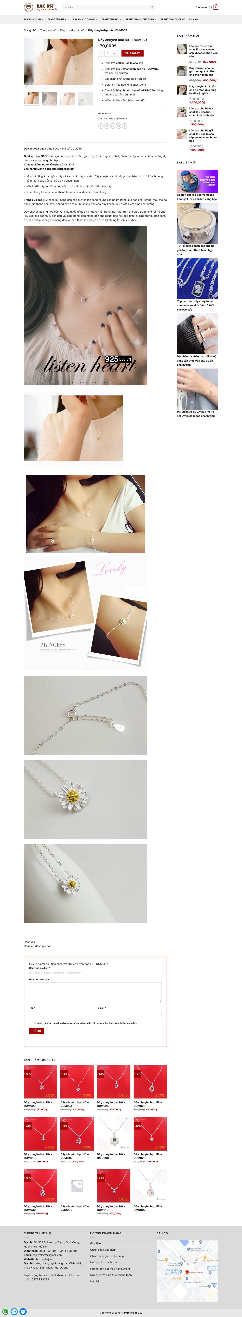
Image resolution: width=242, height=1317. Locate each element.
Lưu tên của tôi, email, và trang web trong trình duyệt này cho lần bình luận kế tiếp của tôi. (85, 1023)
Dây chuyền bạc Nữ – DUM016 (38, 1156)
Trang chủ (30, 30)
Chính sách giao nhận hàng (107, 1256)
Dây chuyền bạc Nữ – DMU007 (148, 1208)
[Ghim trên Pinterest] (118, 126)
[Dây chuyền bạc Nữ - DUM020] (40, 1082)
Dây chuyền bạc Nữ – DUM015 (74, 1156)
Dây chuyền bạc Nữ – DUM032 (38, 1208)
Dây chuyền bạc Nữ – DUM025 (148, 1156)
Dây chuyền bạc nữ (72, 30)
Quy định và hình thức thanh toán (111, 1275)
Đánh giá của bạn (39, 968)
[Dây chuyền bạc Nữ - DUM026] (113, 1082)
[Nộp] (152, 7)
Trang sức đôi (110, 19)
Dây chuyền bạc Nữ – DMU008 (111, 1156)
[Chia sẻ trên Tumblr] (124, 126)
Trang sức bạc (33, 199)
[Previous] (29, 62)
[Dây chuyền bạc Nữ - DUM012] (113, 1186)
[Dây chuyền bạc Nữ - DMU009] (77, 1186)
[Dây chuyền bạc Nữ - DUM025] (150, 1134)
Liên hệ (94, 1281)
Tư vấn (193, 19)
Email (102, 1007)
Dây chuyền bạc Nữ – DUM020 (38, 1104)
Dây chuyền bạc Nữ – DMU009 (74, 1208)
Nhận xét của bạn (40, 979)
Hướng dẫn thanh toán (104, 1262)
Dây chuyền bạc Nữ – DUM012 (111, 1208)
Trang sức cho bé (84, 19)
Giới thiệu (96, 1243)
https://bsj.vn (44, 1259)
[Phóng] (28, 85)
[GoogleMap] (187, 1270)
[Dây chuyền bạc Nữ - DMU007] (150, 1186)
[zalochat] (14, 1311)
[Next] (87, 62)
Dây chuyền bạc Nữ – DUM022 (148, 1104)
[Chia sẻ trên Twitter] (106, 126)
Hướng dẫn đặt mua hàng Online (110, 1268)
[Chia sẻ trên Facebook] (101, 126)
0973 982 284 (47, 1250)
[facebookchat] (23, 1311)
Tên (32, 1007)
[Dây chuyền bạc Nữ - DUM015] (77, 1134)
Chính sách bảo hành (103, 1249)
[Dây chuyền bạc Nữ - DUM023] (77, 1082)
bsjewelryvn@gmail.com (47, 1255)
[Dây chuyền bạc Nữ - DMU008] (113, 1134)
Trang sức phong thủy (140, 19)
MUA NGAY (132, 53)
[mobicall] (5, 1311)
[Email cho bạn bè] (112, 126)
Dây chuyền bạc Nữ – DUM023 (74, 1104)
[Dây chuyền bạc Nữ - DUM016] (40, 1134)
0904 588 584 (68, 1250)
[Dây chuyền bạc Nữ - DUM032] (40, 1186)
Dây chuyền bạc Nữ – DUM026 (111, 1104)
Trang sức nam (57, 19)
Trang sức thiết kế (173, 19)
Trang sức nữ (32, 19)
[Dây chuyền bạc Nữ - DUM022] (150, 1082)
